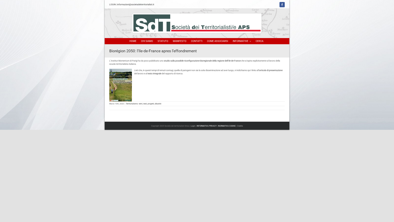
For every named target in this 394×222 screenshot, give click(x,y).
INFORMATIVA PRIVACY (207, 126)
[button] (260, 41)
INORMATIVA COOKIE (227, 126)
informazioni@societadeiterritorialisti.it (135, 4)
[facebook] (282, 4)
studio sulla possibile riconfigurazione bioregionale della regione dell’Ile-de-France (202, 61)
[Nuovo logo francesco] (197, 23)
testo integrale (154, 73)
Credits (240, 126)
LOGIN (112, 4)
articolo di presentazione (271, 70)
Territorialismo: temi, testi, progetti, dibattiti (143, 104)
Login (193, 126)
